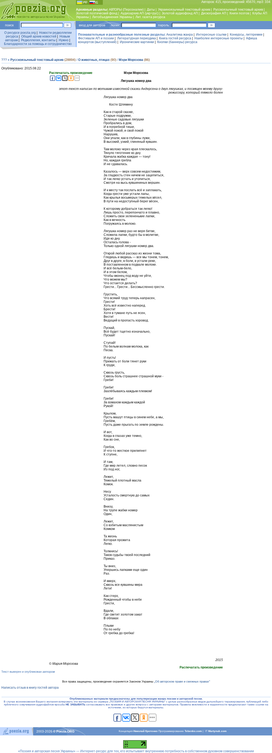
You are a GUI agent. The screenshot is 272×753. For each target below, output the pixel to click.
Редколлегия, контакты (38, 40)
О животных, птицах (94, 60)
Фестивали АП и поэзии (96, 38)
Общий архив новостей (38, 36)
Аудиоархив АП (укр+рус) (140, 13)
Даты (151, 9)
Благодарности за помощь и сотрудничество (38, 44)
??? (4, 60)
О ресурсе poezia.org (20, 33)
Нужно (64, 40)
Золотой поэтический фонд (96, 13)
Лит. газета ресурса (150, 17)
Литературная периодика (136, 38)
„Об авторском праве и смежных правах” (182, 681)
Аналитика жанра (179, 34)
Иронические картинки (137, 42)
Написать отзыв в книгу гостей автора (30, 687)
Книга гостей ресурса (175, 38)
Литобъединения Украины (112, 17)
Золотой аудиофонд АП (180, 13)
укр (85, 2)
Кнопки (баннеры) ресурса (177, 42)
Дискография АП (213, 13)
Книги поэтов (239, 13)
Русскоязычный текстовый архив (238, 9)
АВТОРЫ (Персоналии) (126, 9)
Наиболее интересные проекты (218, 38)
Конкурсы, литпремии (246, 34)
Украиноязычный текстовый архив (184, 9)
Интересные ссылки (211, 34)
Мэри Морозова (131, 60)
